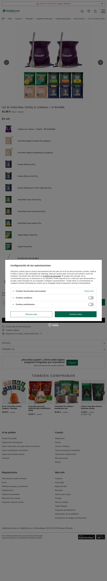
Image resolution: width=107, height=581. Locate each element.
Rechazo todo (31, 314)
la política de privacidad (52, 276)
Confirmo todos (75, 314)
